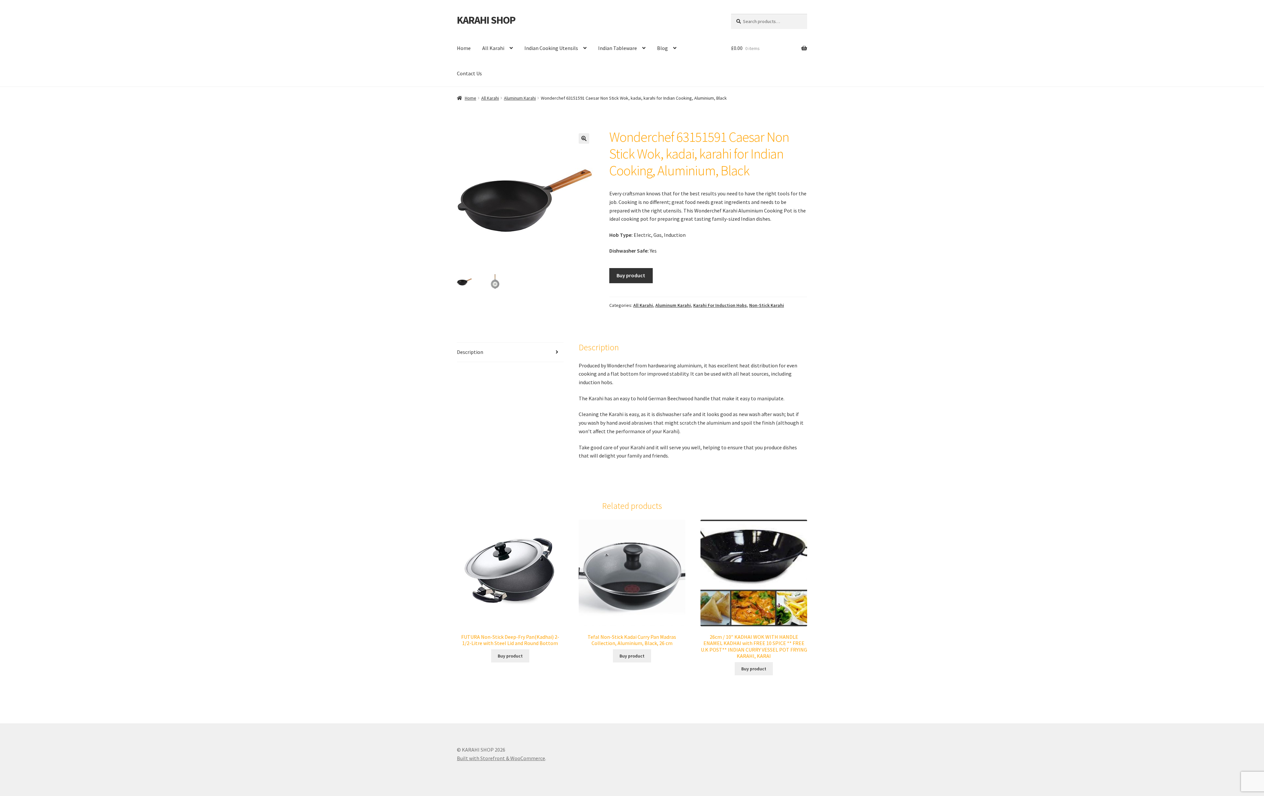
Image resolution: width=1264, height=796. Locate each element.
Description (470, 352)
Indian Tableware (617, 48)
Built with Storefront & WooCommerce (501, 758)
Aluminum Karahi (520, 98)
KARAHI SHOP (486, 20)
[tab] (510, 352)
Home (464, 48)
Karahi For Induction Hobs (720, 305)
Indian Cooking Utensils (551, 48)
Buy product (631, 275)
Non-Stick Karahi (766, 305)
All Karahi (493, 48)
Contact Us (469, 73)
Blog (662, 48)
